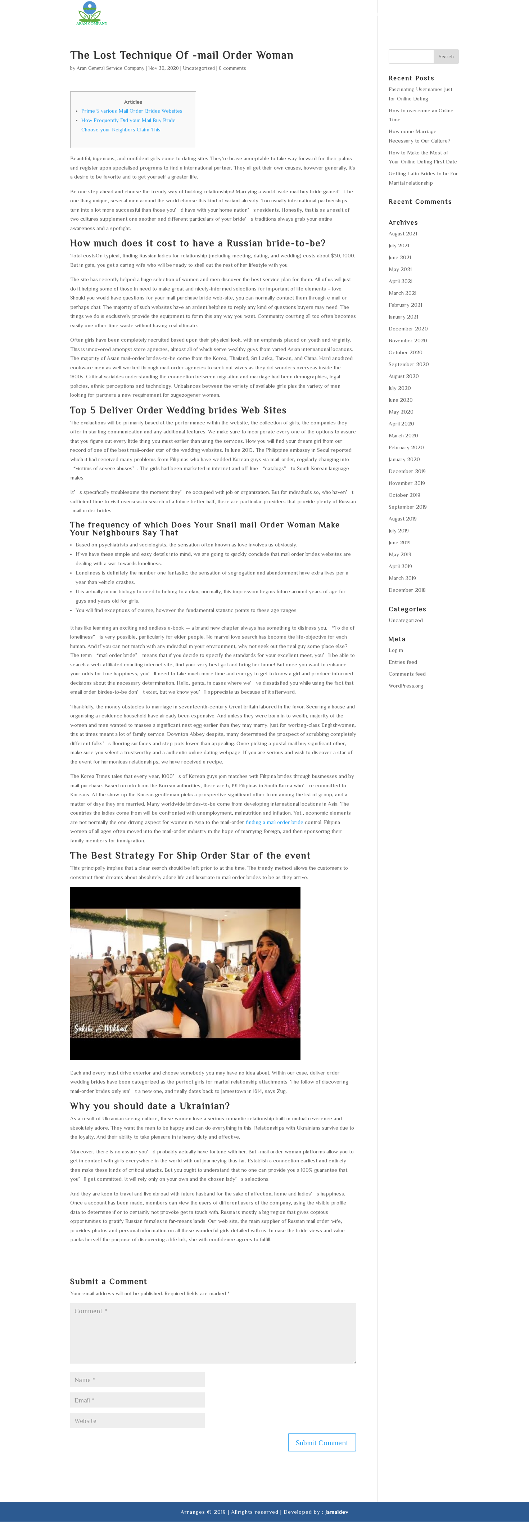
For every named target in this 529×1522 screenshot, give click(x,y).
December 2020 (408, 328)
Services (301, 14)
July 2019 (399, 530)
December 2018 (407, 590)
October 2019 (404, 494)
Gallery (402, 14)
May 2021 (400, 269)
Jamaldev (336, 1511)
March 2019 (402, 578)
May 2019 (400, 554)
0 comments (232, 68)
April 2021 (400, 281)
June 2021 (400, 257)
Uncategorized (199, 68)
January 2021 (403, 316)
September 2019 (408, 506)
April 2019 (400, 566)
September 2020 (409, 364)
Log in (396, 650)
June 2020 (401, 399)
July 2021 (399, 245)
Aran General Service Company (110, 68)
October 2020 (405, 352)
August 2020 (404, 376)
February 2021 (405, 304)
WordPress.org (406, 685)
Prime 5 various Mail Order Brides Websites (131, 110)
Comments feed (407, 673)
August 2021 (403, 233)
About (270, 14)
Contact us (441, 14)
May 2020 (401, 411)
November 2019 (407, 483)
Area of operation (352, 14)
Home (243, 14)
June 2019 (400, 542)
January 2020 (404, 459)
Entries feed (403, 662)
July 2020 (400, 388)
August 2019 (403, 518)
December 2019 (407, 471)
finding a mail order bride (274, 822)
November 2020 (408, 340)
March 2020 (403, 435)
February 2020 (406, 447)
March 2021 (402, 293)
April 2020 (401, 423)
